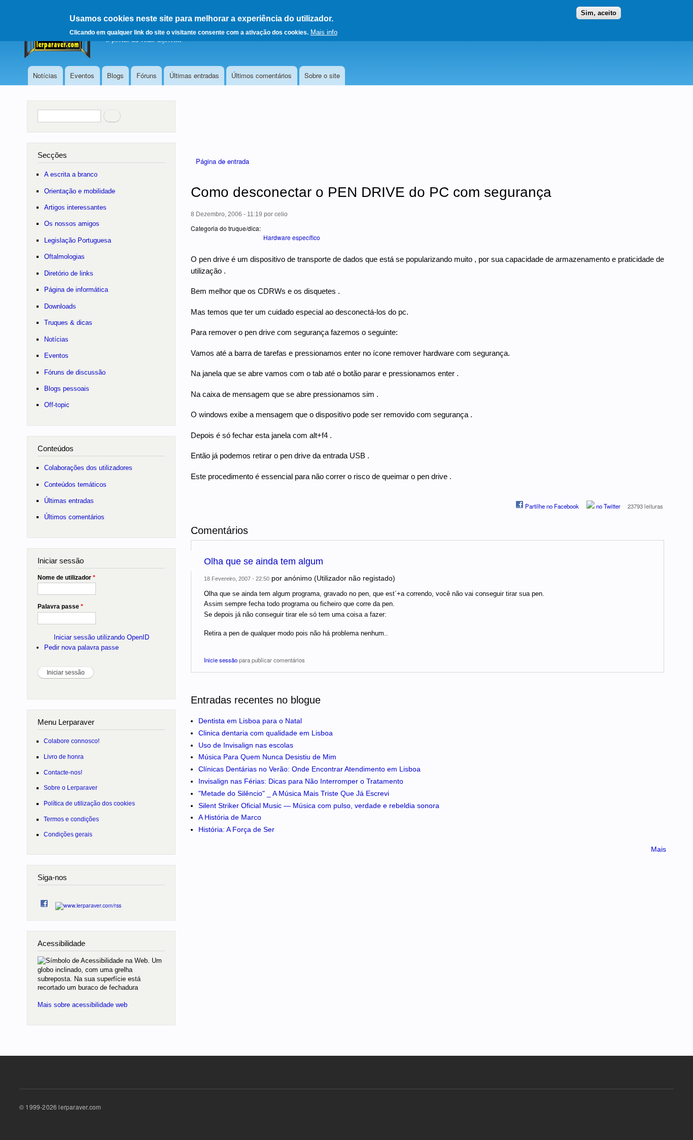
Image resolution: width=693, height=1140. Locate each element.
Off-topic (57, 405)
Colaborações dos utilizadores (88, 468)
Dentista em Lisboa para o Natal (250, 721)
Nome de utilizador (66, 577)
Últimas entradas (194, 75)
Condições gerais (68, 834)
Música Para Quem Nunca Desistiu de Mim (267, 757)
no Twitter (607, 506)
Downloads (60, 306)
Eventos (82, 75)
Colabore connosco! (71, 740)
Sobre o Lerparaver (70, 787)
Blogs (115, 75)
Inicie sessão (220, 660)
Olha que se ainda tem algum (263, 561)
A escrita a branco (70, 174)
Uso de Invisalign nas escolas (245, 745)
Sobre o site (322, 75)
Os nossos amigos (71, 223)
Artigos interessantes (75, 207)
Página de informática (76, 289)
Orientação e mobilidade (79, 191)
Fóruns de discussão (75, 372)
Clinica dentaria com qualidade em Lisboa (265, 733)
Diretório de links (68, 273)
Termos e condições (71, 819)
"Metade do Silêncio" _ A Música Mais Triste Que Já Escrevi (293, 793)
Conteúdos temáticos (75, 484)
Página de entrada (222, 161)
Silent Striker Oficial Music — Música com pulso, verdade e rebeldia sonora (318, 805)
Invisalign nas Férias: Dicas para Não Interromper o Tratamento (300, 781)
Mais (658, 849)
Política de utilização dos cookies (89, 803)
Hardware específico (291, 237)
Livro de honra (64, 756)
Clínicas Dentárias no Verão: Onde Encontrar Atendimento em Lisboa (309, 769)
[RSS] (88, 903)
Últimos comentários (261, 75)
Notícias (45, 75)
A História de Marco (229, 817)
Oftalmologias (64, 256)
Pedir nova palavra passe (81, 647)
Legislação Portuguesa (77, 240)
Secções (52, 155)
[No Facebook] (44, 901)
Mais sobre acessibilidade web (82, 1005)
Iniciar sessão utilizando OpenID (101, 637)
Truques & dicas (68, 322)
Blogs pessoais (66, 388)
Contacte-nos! (63, 772)
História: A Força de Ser (236, 829)
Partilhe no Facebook (551, 506)
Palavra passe (60, 606)
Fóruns (146, 75)
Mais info (323, 32)
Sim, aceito (598, 13)
